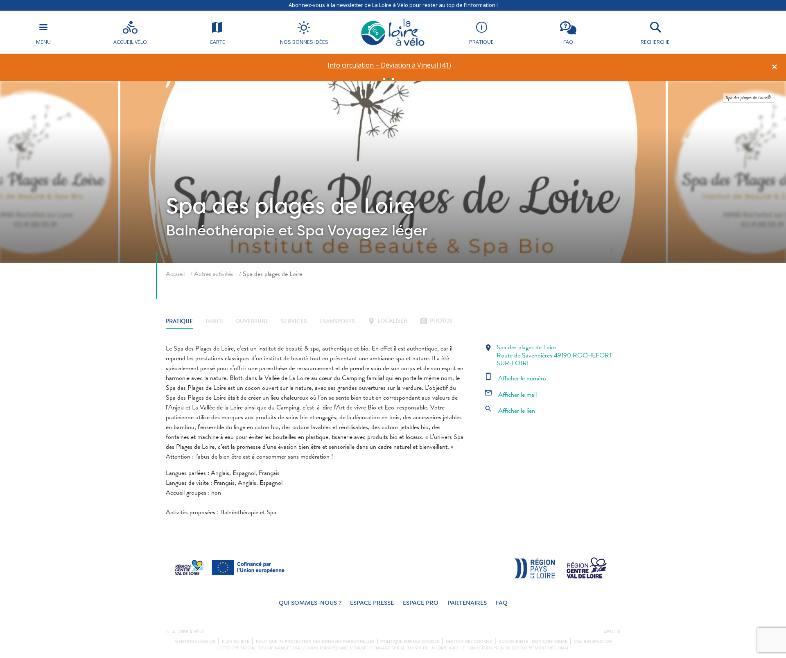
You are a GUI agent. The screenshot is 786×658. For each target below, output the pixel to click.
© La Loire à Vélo (185, 631)
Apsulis (612, 631)
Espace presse (372, 602)
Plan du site (235, 641)
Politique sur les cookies (410, 641)
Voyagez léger (377, 230)
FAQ (502, 602)
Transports (337, 321)
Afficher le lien (509, 411)
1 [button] (384, 79)
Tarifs (214, 321)
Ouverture (252, 321)
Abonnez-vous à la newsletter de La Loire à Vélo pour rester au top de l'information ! (393, 5)
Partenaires (467, 602)
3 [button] (393, 79)
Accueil (175, 274)
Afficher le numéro (515, 378)
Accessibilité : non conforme (533, 641)
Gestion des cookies (469, 641)
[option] (389, 65)
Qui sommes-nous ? (310, 602)
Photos (436, 321)
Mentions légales (194, 641)
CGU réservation (593, 641)
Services (294, 321)
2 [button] (388, 79)
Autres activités (213, 274)
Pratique (179, 321)
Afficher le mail (510, 395)
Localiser (387, 321)
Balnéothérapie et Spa (245, 230)
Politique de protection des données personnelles (315, 641)
